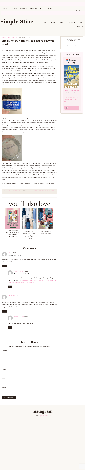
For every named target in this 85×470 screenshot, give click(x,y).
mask (29, 191)
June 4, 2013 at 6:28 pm (14, 298)
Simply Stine (16, 21)
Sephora (52, 191)
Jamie (10, 253)
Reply (4, 266)
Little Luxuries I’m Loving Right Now (46, 232)
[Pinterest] (77, 8)
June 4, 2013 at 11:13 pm (20, 319)
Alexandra (12, 295)
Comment (4, 350)
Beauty (4, 37)
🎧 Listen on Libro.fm (72, 108)
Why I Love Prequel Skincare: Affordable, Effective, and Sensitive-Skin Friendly (29, 235)
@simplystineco (45, 416)
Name (4, 369)
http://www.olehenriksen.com (37, 186)
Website (4, 387)
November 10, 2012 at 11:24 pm (22, 273)
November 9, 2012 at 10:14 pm (16, 255)
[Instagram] (79, 8)
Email (4, 378)
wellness (33, 192)
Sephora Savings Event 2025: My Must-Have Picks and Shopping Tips (12, 233)
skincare (26, 192)
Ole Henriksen (43, 191)
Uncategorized (12, 37)
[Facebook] (74, 8)
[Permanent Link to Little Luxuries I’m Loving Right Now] (45, 228)
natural (35, 191)
